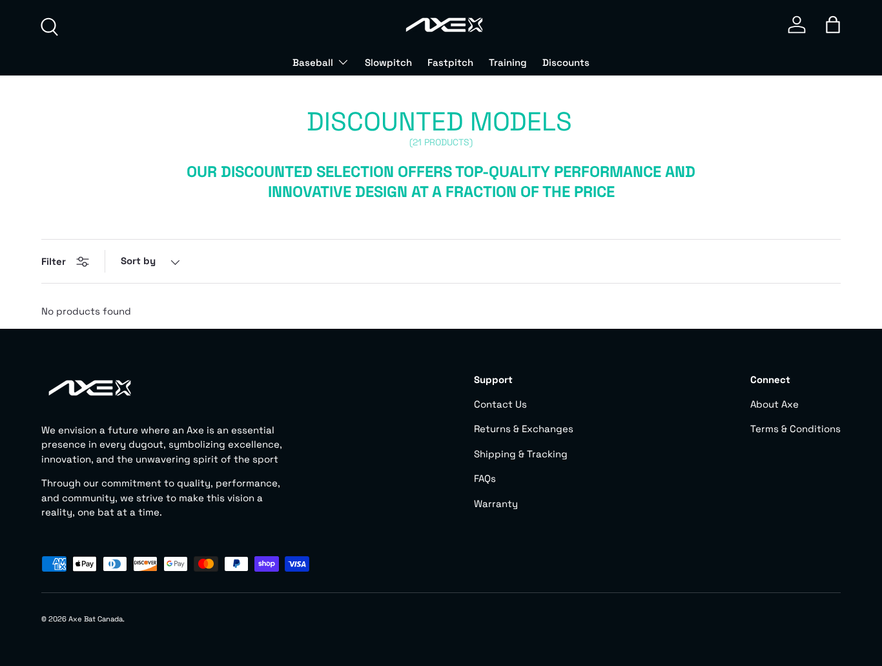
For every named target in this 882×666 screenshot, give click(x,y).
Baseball (312, 62)
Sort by (138, 261)
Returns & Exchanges (523, 428)
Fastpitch (450, 62)
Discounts (566, 62)
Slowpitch (388, 62)
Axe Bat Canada (95, 618)
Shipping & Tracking (521, 454)
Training (508, 62)
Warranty (496, 503)
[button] (833, 24)
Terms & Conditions (795, 428)
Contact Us (500, 404)
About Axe (774, 404)
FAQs (485, 478)
